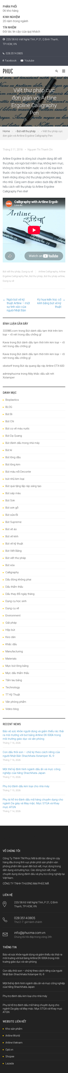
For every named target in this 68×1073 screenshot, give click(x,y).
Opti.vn (9, 1049)
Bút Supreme (13, 522)
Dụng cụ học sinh (15, 601)
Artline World (12, 1035)
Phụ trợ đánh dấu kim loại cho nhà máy (26, 786)
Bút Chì (9, 421)
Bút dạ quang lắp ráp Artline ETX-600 (42, 365)
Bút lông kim (12, 464)
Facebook (10, 60)
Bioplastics (12, 399)
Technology (12, 687)
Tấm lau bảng (13, 680)
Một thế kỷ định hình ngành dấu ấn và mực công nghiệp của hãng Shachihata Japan (31, 771)
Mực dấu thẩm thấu (17, 673)
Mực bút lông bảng (16, 665)
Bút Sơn (10, 500)
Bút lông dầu (13, 457)
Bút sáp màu (13, 493)
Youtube (29, 60)
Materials (11, 658)
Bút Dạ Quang (13, 435)
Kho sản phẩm (13, 1028)
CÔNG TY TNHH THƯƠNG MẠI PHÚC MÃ (26, 883)
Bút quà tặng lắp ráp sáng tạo (23, 486)
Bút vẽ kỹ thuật (14, 543)
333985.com (10, 330)
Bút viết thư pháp (26, 131)
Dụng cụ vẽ (27, 271)
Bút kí (8, 450)
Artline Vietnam (13, 1042)
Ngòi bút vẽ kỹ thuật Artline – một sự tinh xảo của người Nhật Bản (18, 305)
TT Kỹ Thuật (12, 694)
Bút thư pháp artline (54, 276)
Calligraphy (12, 572)
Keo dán (10, 637)
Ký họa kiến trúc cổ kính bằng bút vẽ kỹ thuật (49, 303)
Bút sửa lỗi (11, 514)
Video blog (12, 709)
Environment (12, 615)
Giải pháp (11, 622)
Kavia (6, 342)
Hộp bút (10, 630)
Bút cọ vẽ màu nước (17, 428)
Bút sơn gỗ (11, 507)
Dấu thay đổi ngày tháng (19, 594)
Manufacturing (14, 651)
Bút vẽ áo (11, 529)
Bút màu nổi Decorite (18, 471)
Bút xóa (10, 565)
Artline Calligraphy (48, 271)
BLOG (8, 407)
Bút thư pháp (36, 276)
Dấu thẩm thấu (14, 586)
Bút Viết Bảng (13, 550)
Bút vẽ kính (11, 536)
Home (6, 131)
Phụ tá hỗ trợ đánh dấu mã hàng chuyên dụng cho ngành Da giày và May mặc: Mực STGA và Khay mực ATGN (33, 803)
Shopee (9, 1056)
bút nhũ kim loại (14, 479)
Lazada (9, 1063)
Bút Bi (8, 414)
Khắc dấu (11, 644)
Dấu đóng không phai (18, 579)
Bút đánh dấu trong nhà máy (22, 443)
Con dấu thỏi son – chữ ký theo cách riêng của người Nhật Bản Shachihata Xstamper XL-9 (31, 754)
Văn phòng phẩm (15, 701)
